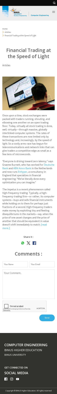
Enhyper (22, 171)
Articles (8, 32)
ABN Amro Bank (22, 168)
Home (4, 29)
